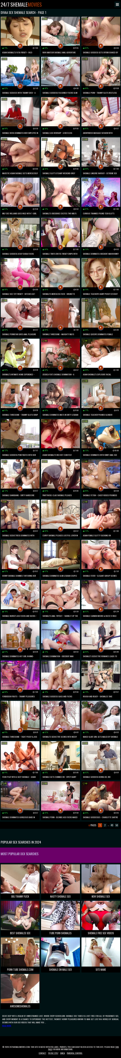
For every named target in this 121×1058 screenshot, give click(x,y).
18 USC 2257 (53, 1053)
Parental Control (74, 1053)
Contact (42, 1053)
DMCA (62, 1053)
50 (117, 825)
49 (112, 825)
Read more (6, 1025)
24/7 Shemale (21, 4)
